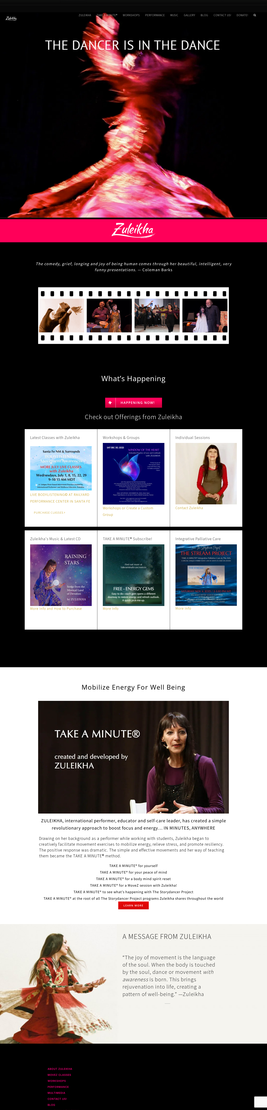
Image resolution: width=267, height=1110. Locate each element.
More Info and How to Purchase (56, 608)
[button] (255, 15)
